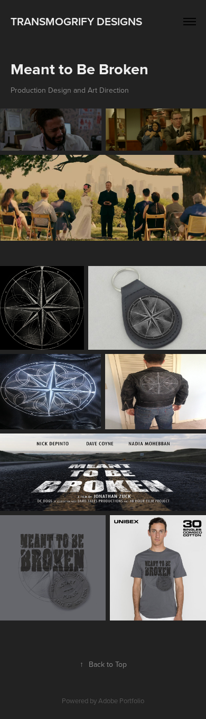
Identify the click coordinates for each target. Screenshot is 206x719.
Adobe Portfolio (121, 700)
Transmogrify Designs (76, 21)
